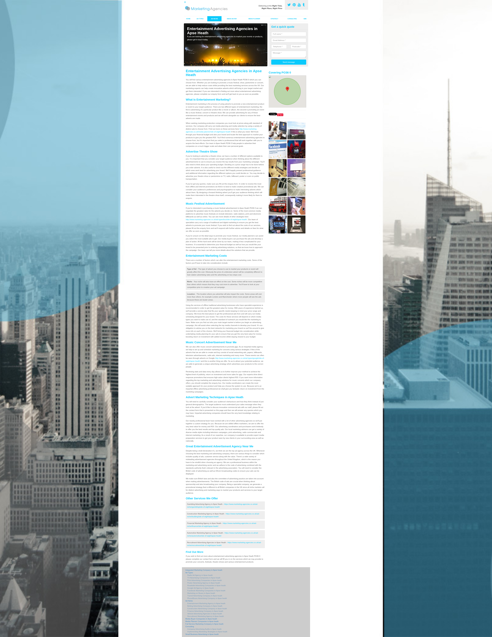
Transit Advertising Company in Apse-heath (204, 596)
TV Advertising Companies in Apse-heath (203, 578)
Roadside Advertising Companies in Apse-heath (206, 585)
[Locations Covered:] (185, 2)
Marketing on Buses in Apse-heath (201, 593)
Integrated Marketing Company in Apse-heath (203, 570)
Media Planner (254, 18)
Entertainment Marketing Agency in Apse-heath (206, 603)
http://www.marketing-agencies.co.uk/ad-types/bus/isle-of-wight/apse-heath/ (216, 219)
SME (305, 18)
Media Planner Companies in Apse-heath (202, 621)
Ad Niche (214, 18)
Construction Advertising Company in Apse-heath (207, 608)
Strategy (274, 18)
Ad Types (200, 18)
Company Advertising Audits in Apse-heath (204, 629)
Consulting (292, 18)
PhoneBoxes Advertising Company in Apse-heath (207, 598)
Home (188, 18)
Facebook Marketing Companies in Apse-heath (206, 591)
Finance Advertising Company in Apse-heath (205, 611)
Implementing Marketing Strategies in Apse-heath (207, 632)
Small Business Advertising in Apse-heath (202, 634)
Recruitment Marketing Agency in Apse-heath (205, 616)
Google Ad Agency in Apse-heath (200, 588)
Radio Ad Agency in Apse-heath (200, 575)
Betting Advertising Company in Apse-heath (204, 606)
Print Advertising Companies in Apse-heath (204, 580)
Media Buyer (232, 18)
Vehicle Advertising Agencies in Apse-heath (204, 614)
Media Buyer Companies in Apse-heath (201, 619)
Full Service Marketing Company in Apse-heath (204, 624)
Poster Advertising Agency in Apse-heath (203, 583)
